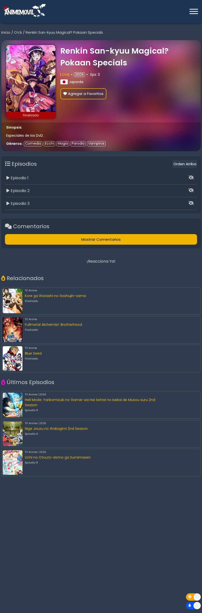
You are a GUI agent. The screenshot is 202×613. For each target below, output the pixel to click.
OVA (18, 32)
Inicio (6, 32)
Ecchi (49, 143)
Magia (63, 143)
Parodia (78, 143)
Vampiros (96, 143)
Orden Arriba (184, 163)
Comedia (33, 143)
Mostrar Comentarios (101, 239)
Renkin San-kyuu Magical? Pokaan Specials (64, 32)
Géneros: (14, 143)
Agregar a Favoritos (85, 93)
